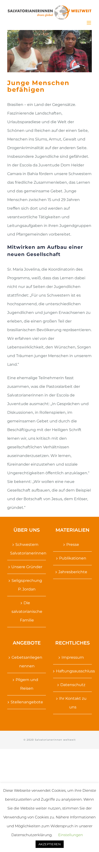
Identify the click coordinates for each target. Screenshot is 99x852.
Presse (72, 544)
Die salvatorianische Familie (27, 611)
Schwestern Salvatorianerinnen (26, 548)
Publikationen (72, 558)
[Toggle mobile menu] (89, 22)
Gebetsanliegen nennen (27, 661)
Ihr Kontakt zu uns (73, 702)
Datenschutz (72, 684)
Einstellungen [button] (70, 835)
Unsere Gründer (26, 567)
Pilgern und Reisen (27, 684)
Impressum (73, 657)
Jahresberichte (72, 572)
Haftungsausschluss (72, 671)
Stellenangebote (27, 702)
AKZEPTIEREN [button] (49, 844)
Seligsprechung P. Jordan (27, 584)
